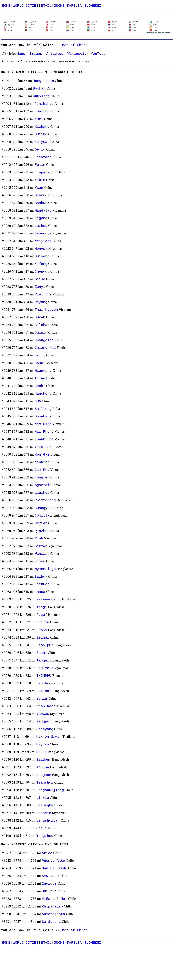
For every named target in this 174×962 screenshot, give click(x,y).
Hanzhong (44, 683)
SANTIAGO (50, 876)
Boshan (39, 89)
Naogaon (43, 775)
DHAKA (41, 630)
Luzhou (41, 226)
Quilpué (49, 891)
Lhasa (40, 592)
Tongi (41, 607)
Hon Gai (42, 455)
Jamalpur (44, 645)
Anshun (41, 203)
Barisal (43, 691)
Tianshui (44, 783)
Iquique (49, 884)
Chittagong (45, 500)
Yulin (41, 699)
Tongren (42, 477)
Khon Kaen (45, 706)
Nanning (42, 462)
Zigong (41, 218)
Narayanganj (48, 599)
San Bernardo (54, 868)
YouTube (98, 54)
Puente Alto (53, 861)
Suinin (41, 333)
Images (35, 54)
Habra (41, 828)
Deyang (41, 302)
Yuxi (39, 119)
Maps (21, 54)
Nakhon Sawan (49, 737)
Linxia (42, 798)
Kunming (42, 111)
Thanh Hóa (44, 439)
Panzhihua (44, 104)
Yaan (39, 188)
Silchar (42, 325)
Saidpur (43, 760)
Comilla (42, 516)
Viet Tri (43, 294)
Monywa (41, 249)
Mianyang (43, 371)
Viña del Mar (54, 899)
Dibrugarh (44, 195)
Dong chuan (43, 81)
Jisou (40, 561)
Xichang (42, 127)
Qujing (41, 134)
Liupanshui (45, 172)
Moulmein (44, 668)
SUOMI (59, 6)
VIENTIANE (44, 447)
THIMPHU (43, 676)
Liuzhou (42, 493)
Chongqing (44, 340)
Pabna (41, 752)
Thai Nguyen (46, 310)
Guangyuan (44, 508)
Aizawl (41, 378)
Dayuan (42, 744)
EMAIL (46, 6)
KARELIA (74, 6)
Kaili (40, 355)
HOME (6, 6)
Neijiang (43, 241)
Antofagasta (53, 914)
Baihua (41, 577)
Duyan (40, 317)
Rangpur (43, 721)
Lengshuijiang (50, 790)
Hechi (40, 386)
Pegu (40, 615)
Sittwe (41, 546)
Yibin (40, 180)
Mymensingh (45, 569)
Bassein (43, 813)
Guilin (42, 622)
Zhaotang (43, 157)
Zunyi (40, 287)
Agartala (43, 485)
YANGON (42, 714)
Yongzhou (44, 836)
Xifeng (41, 264)
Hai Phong (44, 432)
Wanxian (42, 554)
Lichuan (42, 584)
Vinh (39, 538)
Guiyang (42, 256)
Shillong (43, 409)
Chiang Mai (45, 348)
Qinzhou (42, 531)
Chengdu (42, 272)
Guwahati (43, 416)
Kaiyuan (42, 142)
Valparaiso (52, 906)
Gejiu (40, 150)
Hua (38, 401)
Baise (40, 279)
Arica (47, 853)
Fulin (40, 165)
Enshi (41, 653)
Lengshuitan (48, 821)
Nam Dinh (43, 424)
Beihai (42, 638)
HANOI (40, 363)
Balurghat (45, 805)
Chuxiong (41, 96)
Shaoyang (44, 729)
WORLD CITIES (25, 6)
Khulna (42, 767)
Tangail (43, 660)
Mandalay (43, 211)
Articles (54, 54)
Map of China (75, 45)
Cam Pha (42, 470)
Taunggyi (43, 233)
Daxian (41, 523)
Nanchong (43, 394)
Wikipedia (76, 54)
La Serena (51, 922)
